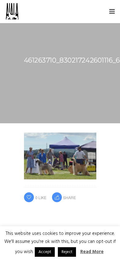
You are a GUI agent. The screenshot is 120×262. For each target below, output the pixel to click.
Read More (92, 252)
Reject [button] (67, 252)
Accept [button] (44, 252)
